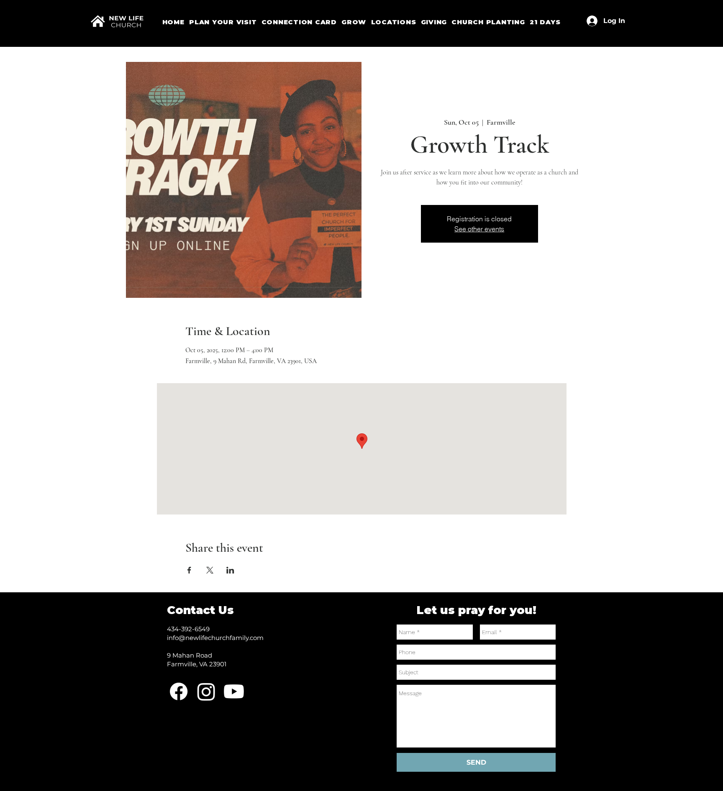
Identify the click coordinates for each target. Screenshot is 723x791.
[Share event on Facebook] (189, 570)
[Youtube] (234, 691)
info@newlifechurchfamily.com (215, 638)
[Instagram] (206, 691)
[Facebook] (178, 691)
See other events (479, 229)
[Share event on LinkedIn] (230, 570)
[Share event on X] (210, 570)
